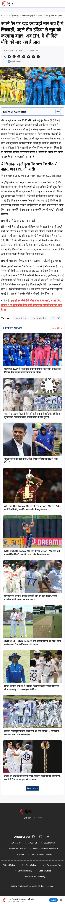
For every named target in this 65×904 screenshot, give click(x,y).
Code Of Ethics (45, 871)
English (27, 817)
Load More (32, 788)
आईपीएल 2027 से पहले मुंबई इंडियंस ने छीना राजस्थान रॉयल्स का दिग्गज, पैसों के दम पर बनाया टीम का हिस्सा (32, 370)
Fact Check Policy (29, 865)
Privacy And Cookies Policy (46, 848)
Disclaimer (49, 843)
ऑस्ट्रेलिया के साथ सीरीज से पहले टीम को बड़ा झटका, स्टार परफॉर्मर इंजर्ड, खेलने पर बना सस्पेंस (30, 597)
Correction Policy (25, 871)
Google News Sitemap (41, 854)
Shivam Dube (39, 318)
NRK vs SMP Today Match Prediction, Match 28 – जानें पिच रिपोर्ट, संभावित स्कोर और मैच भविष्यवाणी (32, 552)
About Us (32, 843)
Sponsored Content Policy (34, 876)
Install (53, 900)
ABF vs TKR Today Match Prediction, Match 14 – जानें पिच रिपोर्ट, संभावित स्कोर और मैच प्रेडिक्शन (32, 507)
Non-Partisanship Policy (52, 865)
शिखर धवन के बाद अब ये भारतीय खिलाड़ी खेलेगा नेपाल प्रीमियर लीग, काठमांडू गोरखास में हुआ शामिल (31, 687)
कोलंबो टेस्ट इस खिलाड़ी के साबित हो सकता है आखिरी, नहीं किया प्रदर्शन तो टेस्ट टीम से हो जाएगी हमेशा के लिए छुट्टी (32, 415)
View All (56, 328)
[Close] (61, 900)
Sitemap (20, 854)
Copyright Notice (17, 848)
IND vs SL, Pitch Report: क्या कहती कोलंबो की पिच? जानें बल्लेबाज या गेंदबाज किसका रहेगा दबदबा (32, 642)
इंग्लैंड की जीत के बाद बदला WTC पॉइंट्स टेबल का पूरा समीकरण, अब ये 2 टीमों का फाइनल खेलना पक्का (32, 777)
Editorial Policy (9, 865)
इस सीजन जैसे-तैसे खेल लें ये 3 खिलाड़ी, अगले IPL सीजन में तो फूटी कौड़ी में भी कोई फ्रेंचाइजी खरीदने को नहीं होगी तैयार (31, 305)
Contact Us (16, 843)
